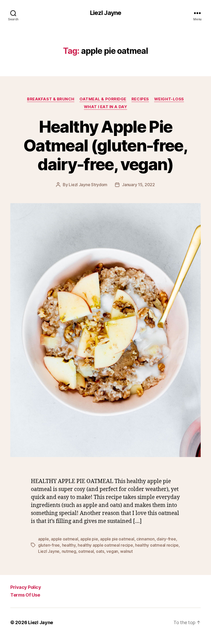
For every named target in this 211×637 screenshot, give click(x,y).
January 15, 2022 (138, 184)
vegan (112, 551)
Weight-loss (169, 99)
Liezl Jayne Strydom (88, 184)
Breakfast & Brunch (50, 99)
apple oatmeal (64, 538)
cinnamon (145, 538)
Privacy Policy (25, 587)
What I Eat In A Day (105, 107)
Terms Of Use (25, 595)
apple (43, 538)
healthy (69, 545)
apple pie (89, 538)
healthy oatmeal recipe (157, 545)
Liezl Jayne (105, 13)
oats (100, 551)
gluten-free (49, 545)
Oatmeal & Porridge (103, 99)
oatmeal (86, 551)
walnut (126, 551)
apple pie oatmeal (117, 538)
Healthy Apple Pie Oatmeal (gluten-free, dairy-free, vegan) (105, 145)
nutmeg (69, 551)
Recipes (140, 99)
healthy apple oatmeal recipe (105, 545)
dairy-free (166, 538)
